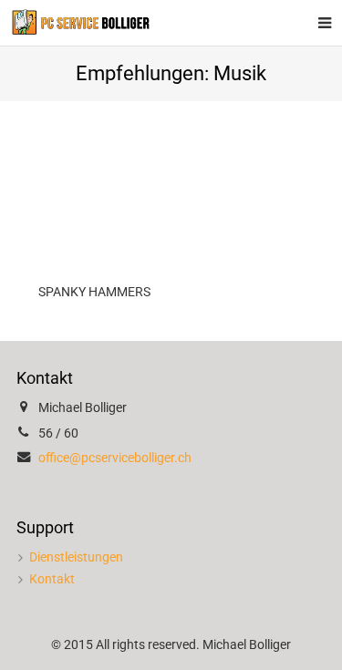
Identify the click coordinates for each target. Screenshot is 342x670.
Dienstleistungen (76, 557)
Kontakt (52, 579)
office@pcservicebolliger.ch (115, 458)
